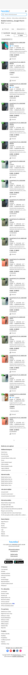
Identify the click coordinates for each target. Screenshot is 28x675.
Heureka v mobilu (5, 593)
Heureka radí (4, 595)
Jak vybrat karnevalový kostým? (8, 496)
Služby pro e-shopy (5, 615)
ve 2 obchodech (13, 431)
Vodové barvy (4, 452)
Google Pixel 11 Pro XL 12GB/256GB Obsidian (18, 142)
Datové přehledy (5, 622)
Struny (2, 460)
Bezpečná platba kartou (6, 603)
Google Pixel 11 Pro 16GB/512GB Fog (17, 162)
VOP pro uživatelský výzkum (7, 605)
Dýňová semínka (4, 464)
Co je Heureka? (4, 569)
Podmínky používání (5, 573)
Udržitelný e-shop (5, 644)
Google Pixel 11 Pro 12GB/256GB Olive (14, 286)
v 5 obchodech (13, 273)
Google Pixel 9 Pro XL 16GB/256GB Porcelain (18, 394)
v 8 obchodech (13, 98)
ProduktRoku (4, 638)
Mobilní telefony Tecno (6, 485)
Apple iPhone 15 (4, 521)
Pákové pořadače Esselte (6, 466)
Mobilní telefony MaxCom (6, 483)
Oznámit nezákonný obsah (7, 583)
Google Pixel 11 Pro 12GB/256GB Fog (17, 181)
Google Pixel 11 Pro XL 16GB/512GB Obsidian (18, 123)
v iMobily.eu (12, 408)
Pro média (3, 577)
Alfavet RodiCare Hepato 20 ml (8, 503)
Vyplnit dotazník (14, 556)
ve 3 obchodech (13, 117)
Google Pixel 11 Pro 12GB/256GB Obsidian (14, 111)
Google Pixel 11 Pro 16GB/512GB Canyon (17, 317)
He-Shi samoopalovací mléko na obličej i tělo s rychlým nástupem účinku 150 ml (14, 515)
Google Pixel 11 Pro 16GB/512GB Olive (17, 219)
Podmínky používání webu (18, 656)
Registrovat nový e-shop (6, 613)
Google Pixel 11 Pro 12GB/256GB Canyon (17, 260)
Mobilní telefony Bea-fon (6, 479)
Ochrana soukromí (5, 601)
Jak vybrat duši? (4, 492)
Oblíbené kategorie (6, 450)
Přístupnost (3, 585)
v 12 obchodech (13, 56)
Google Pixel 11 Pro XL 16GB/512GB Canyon (18, 356)
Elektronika (9, 18)
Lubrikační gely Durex (6, 470)
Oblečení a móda (4, 536)
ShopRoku (3, 636)
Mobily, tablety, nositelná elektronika (19, 18)
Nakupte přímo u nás (5, 597)
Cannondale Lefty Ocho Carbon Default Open (11, 513)
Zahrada (3, 532)
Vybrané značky (5, 474)
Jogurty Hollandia (5, 468)
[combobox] (14, 14)
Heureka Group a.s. (17, 655)
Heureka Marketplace (6, 617)
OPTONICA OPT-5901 (6, 505)
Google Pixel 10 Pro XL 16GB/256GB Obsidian (14, 92)
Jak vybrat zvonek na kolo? (7, 494)
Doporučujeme (5, 519)
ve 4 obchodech (13, 136)
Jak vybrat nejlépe (6, 489)
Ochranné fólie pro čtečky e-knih (8, 458)
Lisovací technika (5, 456)
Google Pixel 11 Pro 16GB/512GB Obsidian (17, 200)
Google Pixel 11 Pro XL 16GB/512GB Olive (14, 246)
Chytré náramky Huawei (6, 462)
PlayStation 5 (4, 528)
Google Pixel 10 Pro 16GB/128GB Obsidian (17, 43)
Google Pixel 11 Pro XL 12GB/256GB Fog (18, 298)
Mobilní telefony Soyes (6, 477)
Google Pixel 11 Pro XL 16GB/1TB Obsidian (17, 62)
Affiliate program (4, 624)
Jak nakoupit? (4, 591)
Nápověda (3, 628)
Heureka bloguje (4, 579)
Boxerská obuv (4, 454)
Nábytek (3, 534)
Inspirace (3, 642)
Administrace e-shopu (6, 611)
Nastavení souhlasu (5, 599)
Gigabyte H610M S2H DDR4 (7, 507)
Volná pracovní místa (5, 575)
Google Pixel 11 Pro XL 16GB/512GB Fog (18, 375)
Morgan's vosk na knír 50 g (7, 511)
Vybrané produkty (6, 500)
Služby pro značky (5, 619)
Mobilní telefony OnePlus (6, 481)
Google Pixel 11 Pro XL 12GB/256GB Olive (18, 337)
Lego (2, 530)
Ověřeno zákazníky (5, 633)
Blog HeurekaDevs (5, 581)
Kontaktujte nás (14, 551)
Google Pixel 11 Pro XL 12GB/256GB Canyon (18, 418)
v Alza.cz (11, 74)
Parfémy (3, 523)
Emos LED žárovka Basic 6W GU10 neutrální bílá (11, 509)
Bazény (3, 525)
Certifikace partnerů (5, 640)
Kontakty (3, 571)
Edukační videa (4, 626)
